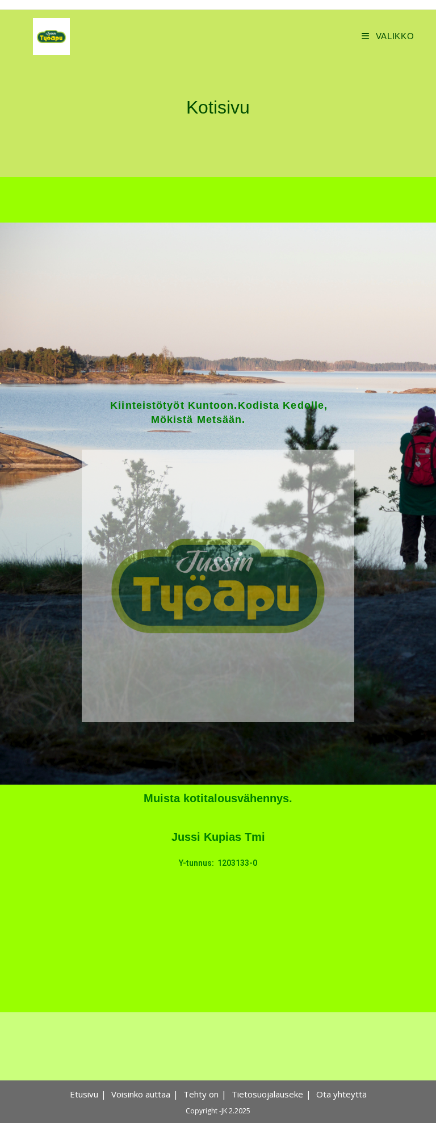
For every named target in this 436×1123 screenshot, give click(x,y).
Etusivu (84, 1094)
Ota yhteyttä (341, 1094)
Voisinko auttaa (140, 1094)
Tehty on (201, 1094)
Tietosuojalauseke (267, 1094)
